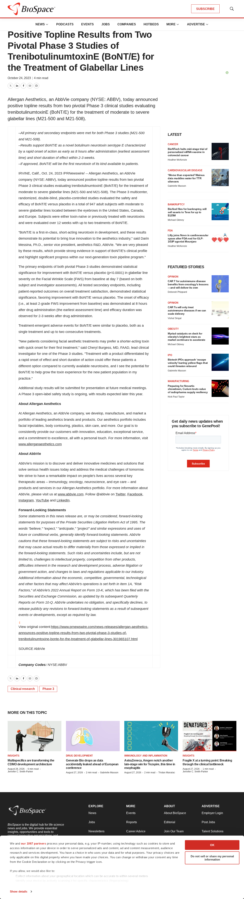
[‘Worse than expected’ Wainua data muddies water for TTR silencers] (220, 177)
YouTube (42, 500)
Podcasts (65, 24)
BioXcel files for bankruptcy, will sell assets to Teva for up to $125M (187, 212)
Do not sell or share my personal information (212, 858)
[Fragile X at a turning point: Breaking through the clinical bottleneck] (209, 736)
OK (212, 845)
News (40, 24)
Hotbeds (151, 24)
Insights (13, 755)
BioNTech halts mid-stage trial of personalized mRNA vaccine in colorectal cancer (187, 152)
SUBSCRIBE (205, 8)
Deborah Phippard (177, 292)
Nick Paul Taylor (176, 396)
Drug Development (79, 755)
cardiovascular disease (185, 170)
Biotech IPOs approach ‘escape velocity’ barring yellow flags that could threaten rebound (188, 363)
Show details (18, 891)
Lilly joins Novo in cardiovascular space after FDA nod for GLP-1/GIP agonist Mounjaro (188, 238)
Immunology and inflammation (145, 755)
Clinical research (23, 688)
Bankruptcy (176, 204)
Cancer (173, 144)
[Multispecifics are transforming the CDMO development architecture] (34, 736)
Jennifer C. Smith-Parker (20, 771)
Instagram (26, 500)
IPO (170, 355)
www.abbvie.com (70, 494)
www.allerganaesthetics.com (40, 444)
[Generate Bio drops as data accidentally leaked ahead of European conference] (93, 736)
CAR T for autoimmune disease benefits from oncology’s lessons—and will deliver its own (188, 284)
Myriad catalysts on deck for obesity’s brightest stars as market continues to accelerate (186, 337)
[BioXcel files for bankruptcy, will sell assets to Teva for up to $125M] (220, 211)
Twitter (120, 494)
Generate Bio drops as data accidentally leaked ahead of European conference (92, 764)
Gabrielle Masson (177, 186)
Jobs (105, 24)
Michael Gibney (176, 220)
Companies (126, 24)
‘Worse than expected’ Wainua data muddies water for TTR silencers (186, 178)
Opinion (173, 276)
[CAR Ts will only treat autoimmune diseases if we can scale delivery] (220, 309)
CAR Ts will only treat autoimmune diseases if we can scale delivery (187, 310)
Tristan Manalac (166, 772)
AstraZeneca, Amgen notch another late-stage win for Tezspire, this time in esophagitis (149, 764)
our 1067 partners (33, 843)
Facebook (134, 494)
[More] (47, 24)
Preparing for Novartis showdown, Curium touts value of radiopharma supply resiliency (188, 389)
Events (87, 24)
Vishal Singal (174, 318)
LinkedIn (63, 500)
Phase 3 (48, 688)
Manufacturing (178, 381)
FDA (170, 230)
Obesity (173, 328)
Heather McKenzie (177, 159)
